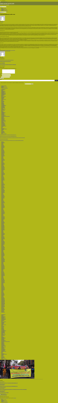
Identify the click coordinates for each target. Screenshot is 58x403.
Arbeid (2, 90)
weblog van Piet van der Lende (7, 3)
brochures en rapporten (3, 8)
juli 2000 (2, 250)
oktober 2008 (2, 223)
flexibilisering (2, 103)
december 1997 (3, 266)
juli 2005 (2, 230)
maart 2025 (2, 145)
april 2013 (2, 200)
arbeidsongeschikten (3, 93)
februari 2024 (2, 150)
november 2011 (3, 206)
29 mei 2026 (1, 384)
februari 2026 (2, 142)
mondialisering (2, 113)
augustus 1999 (2, 255)
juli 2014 (2, 193)
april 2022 (2, 158)
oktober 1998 (2, 260)
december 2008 (3, 222)
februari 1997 (2, 272)
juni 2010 (2, 214)
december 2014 (3, 190)
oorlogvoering (2, 115)
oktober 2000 (2, 248)
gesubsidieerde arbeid (3, 105)
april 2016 (2, 185)
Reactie (1, 73)
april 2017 (2, 182)
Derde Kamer (2, 101)
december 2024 (3, 146)
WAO (2, 130)
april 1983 (2, 307)
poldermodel (2, 343)
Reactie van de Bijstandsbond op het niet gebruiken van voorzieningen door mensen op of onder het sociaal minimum (12, 137)
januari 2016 (2, 186)
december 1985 (3, 306)
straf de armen (2, 128)
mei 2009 (2, 220)
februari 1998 (2, 265)
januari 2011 (2, 211)
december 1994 (3, 287)
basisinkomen (2, 95)
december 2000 (3, 247)
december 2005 (3, 228)
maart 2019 (2, 172)
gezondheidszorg (3, 331)
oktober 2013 (2, 197)
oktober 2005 (2, 229)
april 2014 (2, 194)
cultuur (2, 325)
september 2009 (3, 218)
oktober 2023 (2, 152)
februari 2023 (2, 154)
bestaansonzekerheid (3, 96)
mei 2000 (2, 251)
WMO (2, 358)
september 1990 (3, 301)
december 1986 (3, 305)
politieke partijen (3, 118)
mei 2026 (2, 141)
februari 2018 (2, 177)
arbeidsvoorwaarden (3, 319)
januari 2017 (2, 183)
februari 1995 (2, 286)
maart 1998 (2, 264)
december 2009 (3, 216)
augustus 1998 (2, 261)
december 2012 (3, 202)
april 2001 (2, 245)
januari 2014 (2, 195)
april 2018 (2, 176)
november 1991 (3, 300)
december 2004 (3, 233)
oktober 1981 (2, 308)
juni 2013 (2, 199)
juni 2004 (2, 235)
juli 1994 (2, 290)
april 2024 (2, 149)
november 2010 (3, 212)
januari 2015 (2, 189)
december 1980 (3, 309)
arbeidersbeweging (3, 316)
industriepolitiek (3, 107)
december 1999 (3, 254)
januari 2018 (2, 178)
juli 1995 (2, 283)
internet (2, 108)
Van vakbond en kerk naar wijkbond (4, 392)
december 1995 (3, 280)
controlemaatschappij (3, 99)
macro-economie (2, 12)
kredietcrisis (2, 109)
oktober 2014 (2, 191)
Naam (1, 74)
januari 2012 (2, 205)
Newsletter (2, 86)
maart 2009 (2, 221)
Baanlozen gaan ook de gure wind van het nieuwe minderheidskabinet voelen (8, 136)
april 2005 (2, 232)
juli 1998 (2, 262)
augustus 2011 (2, 207)
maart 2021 (2, 162)
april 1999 (2, 257)
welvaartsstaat (2, 131)
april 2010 (2, 215)
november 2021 (3, 159)
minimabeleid (2, 337)
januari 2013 (2, 201)
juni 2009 (2, 219)
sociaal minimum (3, 123)
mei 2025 (2, 144)
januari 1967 (2, 310)
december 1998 (3, 259)
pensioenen (2, 117)
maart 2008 (2, 224)
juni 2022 (2, 157)
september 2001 (3, 243)
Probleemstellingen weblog (4, 9)
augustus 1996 (2, 275)
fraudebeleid (2, 104)
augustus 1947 (2, 311)
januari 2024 (2, 151)
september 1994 (3, 289)
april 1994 (2, 292)
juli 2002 (2, 239)
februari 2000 (2, 253)
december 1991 (3, 299)
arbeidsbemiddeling (3, 92)
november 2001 (3, 242)
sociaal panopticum (3, 349)
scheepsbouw (2, 122)
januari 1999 (2, 258)
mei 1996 (2, 277)
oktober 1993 (2, 295)
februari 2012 (2, 204)
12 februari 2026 (2, 387)
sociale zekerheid (3, 125)
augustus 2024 (2, 147)
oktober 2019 (2, 168)
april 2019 (2, 171)
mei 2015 (2, 188)
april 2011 (2, 209)
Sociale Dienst (2, 124)
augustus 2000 (2, 249)
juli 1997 (2, 269)
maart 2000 (2, 252)
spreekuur (2, 126)
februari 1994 (2, 293)
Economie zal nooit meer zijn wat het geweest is (5, 61)
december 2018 (3, 173)
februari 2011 (2, 210)
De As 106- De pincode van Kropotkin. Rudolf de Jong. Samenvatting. (7, 50)
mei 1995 (2, 284)
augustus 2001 (2, 244)
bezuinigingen (2, 97)
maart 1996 (2, 278)
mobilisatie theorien (3, 112)
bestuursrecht (2, 322)
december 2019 (3, 167)
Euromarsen (2, 328)
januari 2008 (2, 225)
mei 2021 (2, 161)
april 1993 (2, 296)
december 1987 (3, 304)
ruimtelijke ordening (3, 121)
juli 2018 (2, 175)
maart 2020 (2, 165)
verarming (2, 355)
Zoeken (1, 79)
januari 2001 (2, 246)
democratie (2, 100)
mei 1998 (2, 263)
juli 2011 (2, 208)
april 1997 (2, 271)
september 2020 (3, 164)
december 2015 (3, 187)
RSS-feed (2, 10)
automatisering (2, 94)
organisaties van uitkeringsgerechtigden (5, 116)
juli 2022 (2, 156)
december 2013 (3, 196)
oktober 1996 (2, 274)
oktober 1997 (2, 267)
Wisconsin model (3, 132)
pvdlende (2, 57)
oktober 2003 (2, 237)
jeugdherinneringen (3, 334)
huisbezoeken (2, 106)
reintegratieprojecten (3, 120)
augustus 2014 (2, 192)
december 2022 (3, 155)
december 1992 (3, 298)
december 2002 (3, 238)
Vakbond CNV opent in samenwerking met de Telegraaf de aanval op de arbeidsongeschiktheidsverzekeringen (11, 140)
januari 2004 (2, 236)
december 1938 (3, 312)
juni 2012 (2, 203)
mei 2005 (2, 231)
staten (4, 63)
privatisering (2, 119)
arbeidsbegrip (2, 91)
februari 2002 (2, 241)
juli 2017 (2, 180)
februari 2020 (2, 166)
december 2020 (3, 163)
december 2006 (3, 227)
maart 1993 (2, 297)
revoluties (2, 346)
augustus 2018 (2, 174)
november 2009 (3, 217)
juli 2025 (2, 143)
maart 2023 (2, 153)
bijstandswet (2, 98)
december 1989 (3, 302)
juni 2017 (2, 181)
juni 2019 (2, 170)
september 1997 (3, 268)
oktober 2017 (2, 179)
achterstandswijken (3, 89)
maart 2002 (2, 240)
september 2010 (3, 213)
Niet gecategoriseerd (3, 340)
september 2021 (3, 160)
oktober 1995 (2, 281)
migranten (2, 111)
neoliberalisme (2, 114)
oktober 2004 (2, 234)
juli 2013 (2, 198)
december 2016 (3, 184)
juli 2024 (2, 148)
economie (2, 102)
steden (2, 127)
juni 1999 (2, 256)
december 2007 (3, 226)
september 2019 (3, 169)
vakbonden (2, 129)
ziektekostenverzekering (3, 133)
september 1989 (3, 303)
